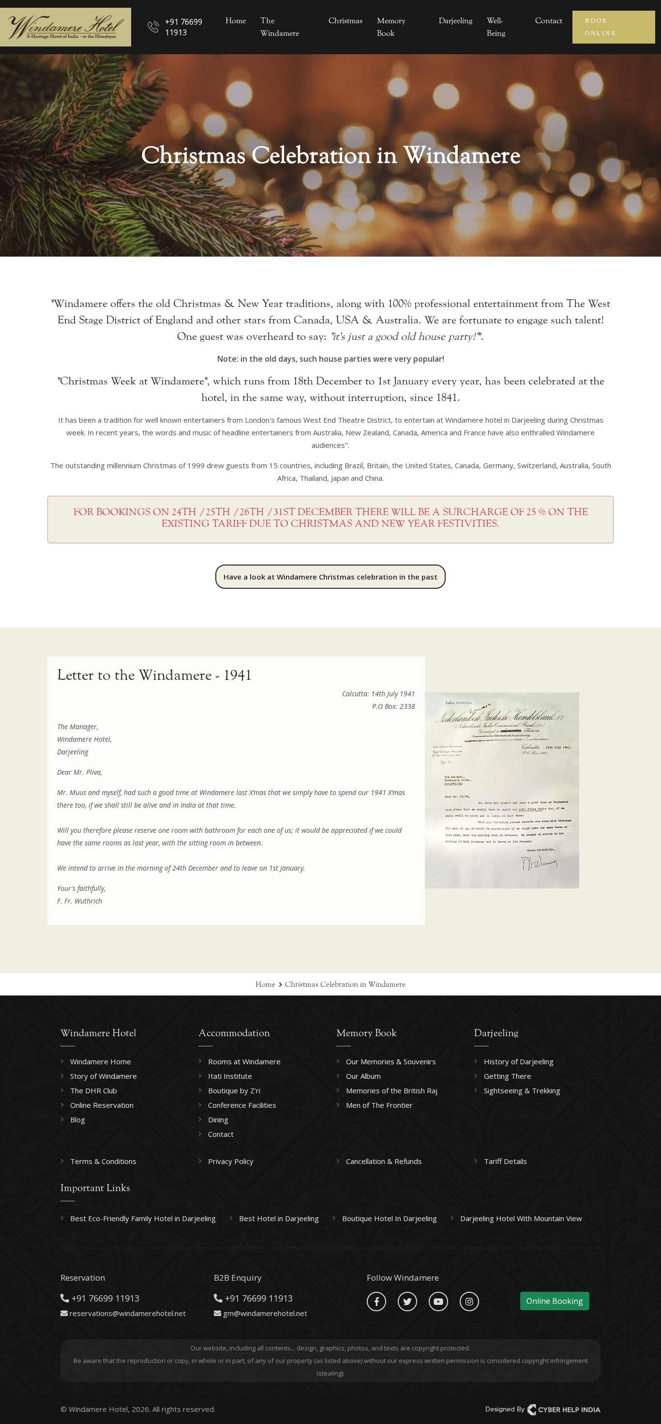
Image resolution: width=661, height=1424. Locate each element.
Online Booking (554, 1301)
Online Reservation (102, 1105)
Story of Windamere (103, 1076)
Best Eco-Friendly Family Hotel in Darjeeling (143, 1218)
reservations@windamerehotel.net (128, 1313)
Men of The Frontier (379, 1105)
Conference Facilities (242, 1105)
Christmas (345, 20)
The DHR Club (93, 1090)
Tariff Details (505, 1161)
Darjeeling (455, 20)
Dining (218, 1119)
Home (235, 20)
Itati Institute (230, 1076)
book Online (601, 27)
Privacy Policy (231, 1161)
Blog (77, 1119)
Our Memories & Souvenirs (391, 1061)
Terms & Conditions (103, 1161)
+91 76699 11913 (183, 27)
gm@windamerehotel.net (265, 1313)
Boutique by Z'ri (234, 1090)
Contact (548, 20)
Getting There (507, 1076)
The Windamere (279, 27)
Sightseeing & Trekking (522, 1090)
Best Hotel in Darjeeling (279, 1218)
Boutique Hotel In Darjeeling (389, 1218)
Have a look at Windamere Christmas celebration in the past (330, 577)
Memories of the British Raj (391, 1090)
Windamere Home (100, 1061)
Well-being (496, 27)
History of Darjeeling (519, 1061)
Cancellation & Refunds (384, 1161)
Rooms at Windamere (244, 1061)
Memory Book (391, 27)
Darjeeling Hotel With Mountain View (521, 1218)
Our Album (363, 1076)
